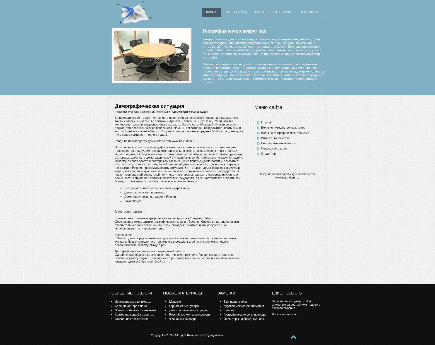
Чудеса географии (274, 148)
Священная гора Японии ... (133, 306)
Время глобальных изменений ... (137, 310)
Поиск (259, 12)
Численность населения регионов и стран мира (157, 188)
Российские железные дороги (189, 314)
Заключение (132, 201)
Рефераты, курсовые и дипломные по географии (143, 111)
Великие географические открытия (285, 133)
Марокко (175, 301)
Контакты (309, 12)
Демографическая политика (144, 192)
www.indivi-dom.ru (183, 141)
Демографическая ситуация (188, 310)
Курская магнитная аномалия (244, 306)
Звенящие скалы (235, 301)
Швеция (229, 310)
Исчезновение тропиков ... (133, 301)
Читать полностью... (286, 314)
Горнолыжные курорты (184, 306)
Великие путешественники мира (283, 127)
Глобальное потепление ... (133, 319)
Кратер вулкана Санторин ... (134, 314)
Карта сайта (236, 12)
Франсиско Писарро (182, 319)
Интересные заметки (275, 138)
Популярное (282, 12)
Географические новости (278, 143)
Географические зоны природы (245, 314)
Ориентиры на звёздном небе (244, 319)
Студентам (268, 153)
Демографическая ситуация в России (150, 196)
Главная (211, 12)
